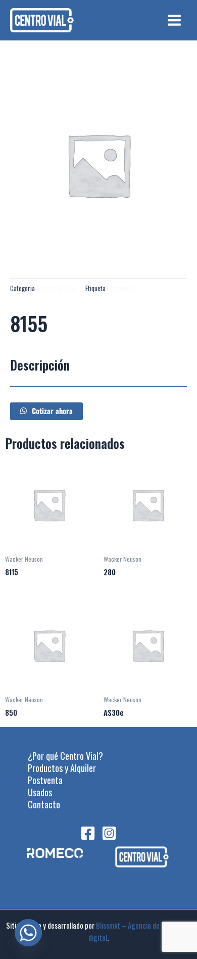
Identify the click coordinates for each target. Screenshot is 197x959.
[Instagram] (109, 833)
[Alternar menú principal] (174, 20)
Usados (40, 792)
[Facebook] (87, 833)
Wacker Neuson (56, 288)
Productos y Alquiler (62, 768)
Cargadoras (122, 288)
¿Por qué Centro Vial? (65, 756)
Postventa (45, 780)
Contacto (44, 804)
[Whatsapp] (28, 932)
